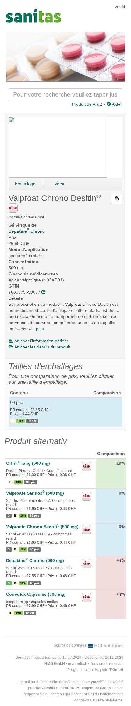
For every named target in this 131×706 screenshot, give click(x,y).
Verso (60, 183)
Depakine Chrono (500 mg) (35, 560)
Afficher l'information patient (41, 340)
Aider (116, 104)
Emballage (25, 183)
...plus (38, 328)
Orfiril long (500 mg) (28, 463)
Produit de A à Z (87, 104)
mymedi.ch (77, 664)
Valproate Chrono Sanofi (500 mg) (42, 526)
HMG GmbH (54, 664)
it (124, 6)
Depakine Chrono (27, 231)
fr (121, 6)
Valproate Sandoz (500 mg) (35, 493)
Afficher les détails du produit (42, 346)
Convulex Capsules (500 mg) (36, 594)
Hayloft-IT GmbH (109, 670)
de (116, 6)
